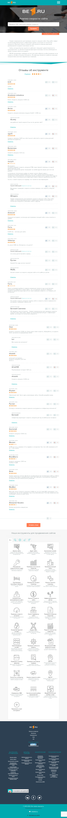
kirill (9, 82)
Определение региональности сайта (40, 766)
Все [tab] (10, 540)
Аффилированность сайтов (27, 758)
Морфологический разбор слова (13, 779)
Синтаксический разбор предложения (54, 775)
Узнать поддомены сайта (40, 773)
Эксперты (33, 733)
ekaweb (12, 354)
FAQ (33, 737)
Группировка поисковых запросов (13, 767)
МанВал (12, 487)
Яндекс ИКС (40, 775)
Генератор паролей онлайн (54, 759)
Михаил (12, 442)
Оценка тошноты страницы (13, 770)
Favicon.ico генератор (54, 771)
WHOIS (40, 779)
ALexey (13, 119)
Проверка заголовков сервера (13, 773)
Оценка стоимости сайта (40, 770)
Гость (10, 227)
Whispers (14, 196)
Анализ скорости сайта (13, 776)
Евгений (15, 415)
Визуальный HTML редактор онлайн (54, 768)
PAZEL (12, 270)
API (33, 739)
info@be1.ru (34, 811)
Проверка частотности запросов (40, 757)
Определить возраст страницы (40, 763)
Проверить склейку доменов (40, 777)
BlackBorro (13, 457)
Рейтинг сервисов (33, 731)
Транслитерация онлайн (54, 765)
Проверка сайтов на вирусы (27, 763)
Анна (11, 471)
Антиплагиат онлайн (13, 761)
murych (11, 161)
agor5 (10, 134)
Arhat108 (15, 367)
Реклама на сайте (34, 815)
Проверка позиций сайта (40, 760)
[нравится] (46, 82)
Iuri (13, 339)
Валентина (12, 148)
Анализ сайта (13, 757)
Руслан (13, 260)
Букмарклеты (33, 735)
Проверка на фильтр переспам (26, 761)
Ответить (10, 88)
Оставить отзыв (33, 525)
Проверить (33, 28)
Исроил (12, 391)
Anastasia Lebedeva (16, 95)
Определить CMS (40, 781)
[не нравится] (53, 82)
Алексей (11, 213)
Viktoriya (11, 240)
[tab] (15, 540)
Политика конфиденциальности (33, 808)
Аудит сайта (13, 759)
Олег (11, 327)
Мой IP (53, 773)
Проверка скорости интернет (54, 757)
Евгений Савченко (18, 309)
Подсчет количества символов (54, 762)
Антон (10, 108)
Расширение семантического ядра (13, 764)
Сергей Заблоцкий (15, 186)
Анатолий (13, 429)
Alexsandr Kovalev (16, 503)
